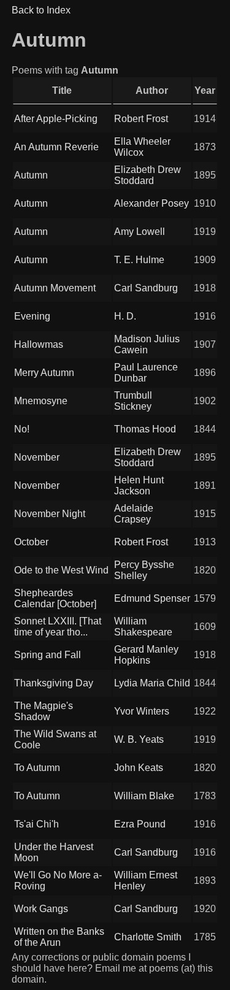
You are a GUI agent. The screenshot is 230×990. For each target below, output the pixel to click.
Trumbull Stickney (133, 401)
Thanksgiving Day (53, 683)
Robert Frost (141, 118)
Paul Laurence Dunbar (146, 372)
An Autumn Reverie (56, 147)
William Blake (144, 796)
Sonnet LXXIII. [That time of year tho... (57, 626)
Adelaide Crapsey (133, 513)
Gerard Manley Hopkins (146, 655)
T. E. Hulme (139, 260)
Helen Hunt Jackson (139, 485)
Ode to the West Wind (61, 570)
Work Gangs (41, 909)
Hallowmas (38, 344)
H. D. (125, 316)
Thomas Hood (145, 429)
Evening (32, 316)
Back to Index (41, 10)
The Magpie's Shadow (43, 711)
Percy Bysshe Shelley (144, 570)
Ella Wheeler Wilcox (142, 147)
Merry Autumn (44, 372)
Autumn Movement (55, 288)
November (36, 457)
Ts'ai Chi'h (36, 824)
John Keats (138, 767)
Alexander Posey (151, 203)
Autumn (31, 175)
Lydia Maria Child (152, 683)
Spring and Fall (47, 655)
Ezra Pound (140, 824)
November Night (49, 513)
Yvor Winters (141, 711)
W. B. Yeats (139, 739)
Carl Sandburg (146, 288)
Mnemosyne (40, 401)
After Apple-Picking (56, 118)
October (31, 542)
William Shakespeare (143, 626)
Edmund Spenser (152, 598)
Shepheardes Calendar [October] (55, 598)
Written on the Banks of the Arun (59, 937)
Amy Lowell (139, 231)
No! (21, 429)
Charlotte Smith (148, 937)
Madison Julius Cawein (147, 344)
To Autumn (37, 767)
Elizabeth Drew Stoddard (147, 175)
